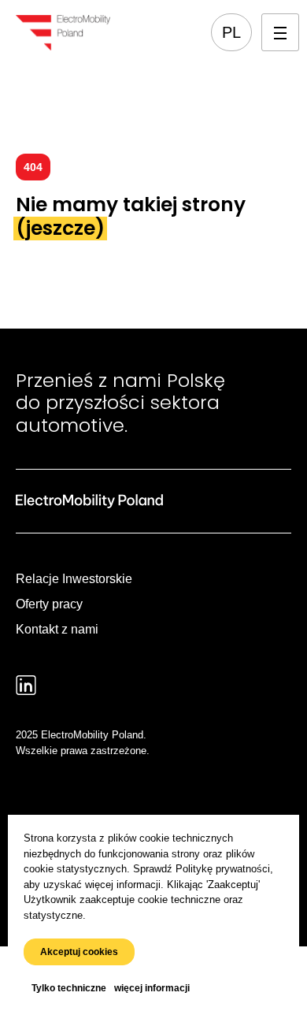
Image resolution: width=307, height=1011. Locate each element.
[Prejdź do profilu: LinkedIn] (26, 685)
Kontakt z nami (57, 629)
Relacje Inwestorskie (74, 578)
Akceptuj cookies (79, 951)
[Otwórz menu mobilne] (280, 32)
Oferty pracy (49, 604)
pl (231, 32)
